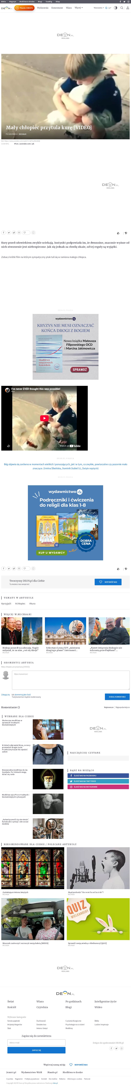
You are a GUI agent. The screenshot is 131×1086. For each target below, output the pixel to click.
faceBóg (49, 2)
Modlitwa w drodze (27, 2)
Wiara (69, 8)
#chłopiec (20, 603)
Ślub (9, 1028)
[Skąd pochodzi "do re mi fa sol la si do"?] (98, 868)
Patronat (87, 1079)
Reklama (62, 1079)
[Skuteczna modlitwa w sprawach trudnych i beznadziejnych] (48, 729)
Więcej (78, 8)
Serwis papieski (13, 1021)
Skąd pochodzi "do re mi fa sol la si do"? (86, 892)
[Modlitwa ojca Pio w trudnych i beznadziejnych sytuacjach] (48, 804)
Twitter (124, 1)
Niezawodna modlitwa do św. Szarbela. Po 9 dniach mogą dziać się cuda (15, 772)
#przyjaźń (6, 603)
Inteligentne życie (105, 1001)
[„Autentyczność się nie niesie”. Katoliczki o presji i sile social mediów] (48, 828)
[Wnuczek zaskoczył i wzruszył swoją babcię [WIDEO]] (32, 919)
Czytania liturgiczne (73, 1021)
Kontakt (44, 1079)
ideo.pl (55, 1083)
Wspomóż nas (111, 582)
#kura (32, 603)
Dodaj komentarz (117, 697)
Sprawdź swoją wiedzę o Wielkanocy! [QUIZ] (87, 943)
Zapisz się (36, 1050)
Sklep (58, 2)
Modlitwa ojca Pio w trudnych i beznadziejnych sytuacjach (15, 795)
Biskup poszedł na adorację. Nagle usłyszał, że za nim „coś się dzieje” (21, 649)
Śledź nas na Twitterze (85, 781)
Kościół (11, 1007)
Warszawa (98, 8)
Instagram (128, 1)
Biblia (3, 2)
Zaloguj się (5, 695)
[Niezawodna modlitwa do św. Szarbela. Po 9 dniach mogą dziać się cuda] (48, 779)
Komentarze (57, 8)
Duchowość (41, 1021)
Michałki (22, 134)
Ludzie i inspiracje (102, 1024)
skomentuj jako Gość (23, 695)
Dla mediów (53, 1079)
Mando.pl (52, 1072)
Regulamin (19, 1079)
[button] (116, 8)
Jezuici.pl (11, 1072)
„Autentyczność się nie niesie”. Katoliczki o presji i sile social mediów (15, 821)
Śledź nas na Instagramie (85, 787)
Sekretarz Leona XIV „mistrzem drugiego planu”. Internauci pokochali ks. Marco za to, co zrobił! (65, 650)
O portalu (9, 1079)
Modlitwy (69, 1028)
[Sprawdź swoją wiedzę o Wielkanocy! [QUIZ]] (98, 919)
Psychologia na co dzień (75, 1024)
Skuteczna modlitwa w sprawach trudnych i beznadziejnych (12, 722)
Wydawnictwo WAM (31, 1072)
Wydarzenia (42, 8)
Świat (10, 1001)
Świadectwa (41, 1024)
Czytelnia (42, 1007)
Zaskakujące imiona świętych (15, 892)
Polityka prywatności (32, 1079)
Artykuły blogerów (14, 1024)
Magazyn (12, 2)
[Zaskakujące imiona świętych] (32, 868)
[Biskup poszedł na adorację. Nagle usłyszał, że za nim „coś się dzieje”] (21, 631)
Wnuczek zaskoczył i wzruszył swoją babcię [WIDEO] (25, 943)
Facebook (120, 1)
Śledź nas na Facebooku (85, 775)
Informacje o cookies (74, 1079)
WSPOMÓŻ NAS (81, 1065)
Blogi (40, 2)
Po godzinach (11, 134)
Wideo (98, 1007)
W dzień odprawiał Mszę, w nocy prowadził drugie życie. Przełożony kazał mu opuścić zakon (16, 748)
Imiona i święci (42, 1028)
